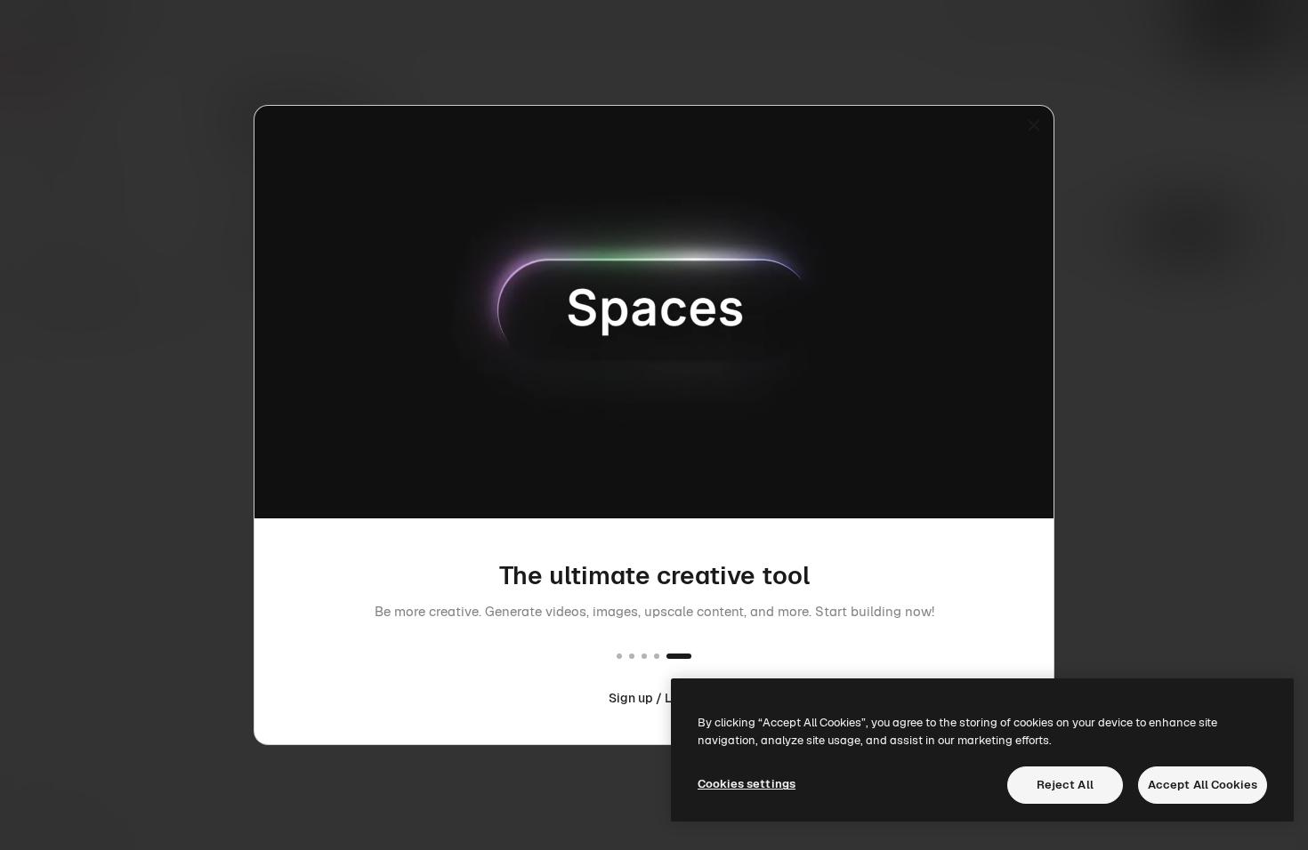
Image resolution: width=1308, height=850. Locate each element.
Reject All (1065, 784)
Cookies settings (746, 783)
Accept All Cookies (1202, 784)
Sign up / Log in (654, 698)
